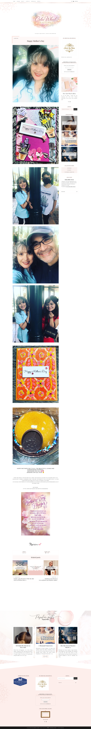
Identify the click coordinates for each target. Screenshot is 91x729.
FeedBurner (72, 71)
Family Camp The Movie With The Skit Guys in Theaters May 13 (24, 579)
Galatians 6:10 (64, 185)
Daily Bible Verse (69, 179)
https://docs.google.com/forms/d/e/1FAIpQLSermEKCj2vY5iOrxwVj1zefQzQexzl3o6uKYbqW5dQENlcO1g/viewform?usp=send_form (35, 483)
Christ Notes (68, 186)
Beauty (22, 1)
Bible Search (73, 186)
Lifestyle (28, 1)
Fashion (18, 1)
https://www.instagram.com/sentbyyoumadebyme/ (35, 488)
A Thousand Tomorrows (69, 138)
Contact (38, 1)
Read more (45, 656)
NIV (68, 185)
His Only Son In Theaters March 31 (69, 154)
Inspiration (33, 1)
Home (14, 1)
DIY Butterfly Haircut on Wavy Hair (69, 123)
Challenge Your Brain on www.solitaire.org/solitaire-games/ (48, 579)
